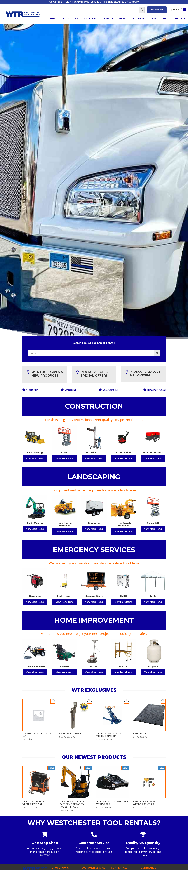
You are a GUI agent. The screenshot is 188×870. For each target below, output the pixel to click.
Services (123, 18)
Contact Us (179, 18)
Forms (153, 18)
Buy (76, 18)
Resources (138, 18)
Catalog (109, 18)
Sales (66, 18)
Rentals (53, 18)
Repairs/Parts (91, 18)
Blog (164, 18)
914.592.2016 (94, 2)
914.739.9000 (132, 2)
